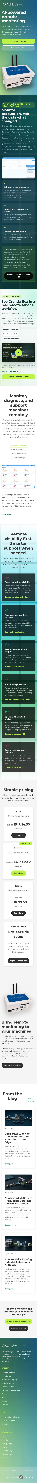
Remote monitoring (18, 445)
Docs (3, 1437)
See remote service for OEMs (18, 699)
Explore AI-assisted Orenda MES (18, 276)
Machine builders (8, 1387)
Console (5, 1458)
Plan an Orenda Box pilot (18, 377)
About (4, 1401)
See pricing (18, 835)
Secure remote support (18, 449)
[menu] (20, 5)
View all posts (30, 1100)
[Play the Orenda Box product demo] (18, 352)
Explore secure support (16, 667)
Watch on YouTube (10, 371)
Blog (3, 1397)
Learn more (8, 515)
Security (5, 1440)
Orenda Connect (8, 1373)
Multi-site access (8, 1383)
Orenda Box (6, 1376)
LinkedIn (5, 1424)
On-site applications (18, 453)
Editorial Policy (7, 1454)
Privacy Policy (7, 1444)
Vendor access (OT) (9, 1380)
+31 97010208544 (8, 1421)
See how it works (18, 41)
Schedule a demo (18, 48)
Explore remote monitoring (17, 597)
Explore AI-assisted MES (16, 734)
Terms (4, 1447)
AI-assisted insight (18, 457)
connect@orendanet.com (12, 1417)
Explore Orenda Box (14, 767)
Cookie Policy (7, 1451)
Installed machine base (11, 1390)
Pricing (4, 1394)
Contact (5, 1404)
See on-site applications (16, 632)
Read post (10, 1164)
